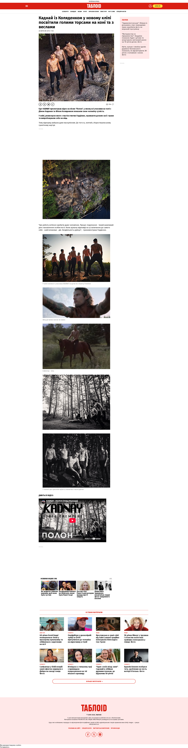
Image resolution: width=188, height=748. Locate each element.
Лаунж (125, 20)
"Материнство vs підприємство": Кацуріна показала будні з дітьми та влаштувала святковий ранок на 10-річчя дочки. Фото (134, 38)
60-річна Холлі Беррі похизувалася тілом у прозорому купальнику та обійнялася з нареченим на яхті (51, 639)
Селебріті (65, 11)
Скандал (73, 11)
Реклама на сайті (74, 728)
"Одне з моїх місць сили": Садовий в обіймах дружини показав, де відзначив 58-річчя (107, 670)
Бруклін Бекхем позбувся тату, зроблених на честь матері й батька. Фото (135, 669)
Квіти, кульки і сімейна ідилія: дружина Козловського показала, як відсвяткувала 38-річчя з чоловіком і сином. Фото (134, 51)
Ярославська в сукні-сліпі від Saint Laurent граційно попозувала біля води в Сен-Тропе (107, 638)
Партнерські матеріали (101, 728)
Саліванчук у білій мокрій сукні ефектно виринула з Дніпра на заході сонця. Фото (51, 670)
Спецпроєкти (121, 11)
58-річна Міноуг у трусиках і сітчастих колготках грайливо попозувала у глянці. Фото (136, 638)
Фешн (80, 11)
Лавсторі (103, 11)
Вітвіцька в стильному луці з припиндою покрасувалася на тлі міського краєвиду (80, 670)
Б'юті (85, 11)
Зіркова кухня (94, 11)
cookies (18, 745)
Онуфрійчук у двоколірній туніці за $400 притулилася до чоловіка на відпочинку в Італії (79, 638)
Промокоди (115, 728)
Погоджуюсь (4, 747)
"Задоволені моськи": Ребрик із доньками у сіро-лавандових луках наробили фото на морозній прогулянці (134, 26)
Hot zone (111, 11)
